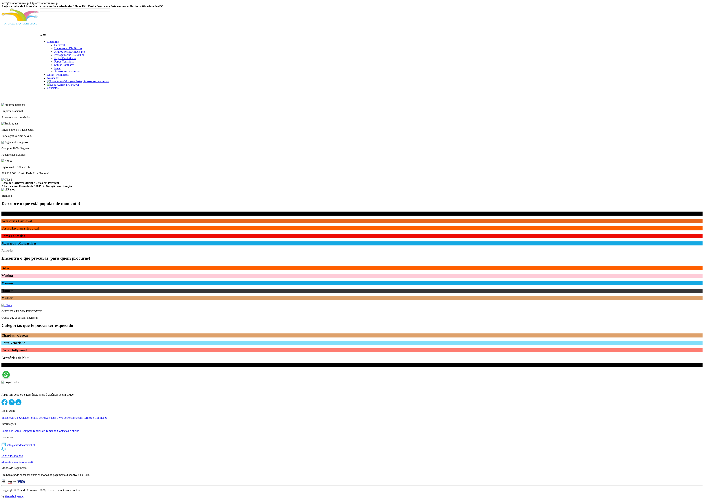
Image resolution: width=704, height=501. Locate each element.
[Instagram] (11, 404)
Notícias (74, 430)
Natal (57, 68)
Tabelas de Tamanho (44, 430)
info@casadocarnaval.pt (21, 445)
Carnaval (59, 45)
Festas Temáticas (64, 61)
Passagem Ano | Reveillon (69, 54)
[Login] (42, 15)
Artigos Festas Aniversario (69, 51)
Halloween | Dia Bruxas (68, 48)
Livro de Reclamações (69, 417)
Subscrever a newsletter (15, 417)
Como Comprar (23, 430)
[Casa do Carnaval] (20, 23)
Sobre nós (7, 430)
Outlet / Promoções (58, 74)
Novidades (53, 78)
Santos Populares (64, 64)
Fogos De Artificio (65, 58)
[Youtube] (18, 404)
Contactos (52, 87)
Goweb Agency (14, 496)
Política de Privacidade (43, 417)
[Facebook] (4, 404)
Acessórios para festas (67, 71)
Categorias (53, 41)
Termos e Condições (95, 417)
